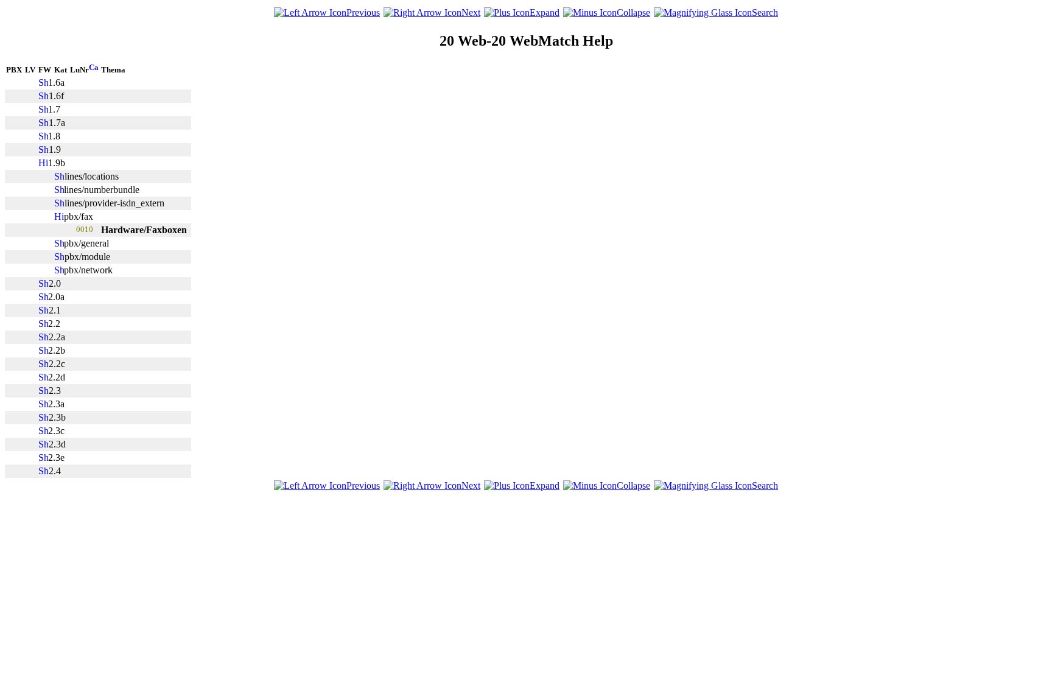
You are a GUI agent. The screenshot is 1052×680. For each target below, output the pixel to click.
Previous (363, 12)
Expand (544, 12)
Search (765, 12)
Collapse (633, 12)
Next (470, 12)
